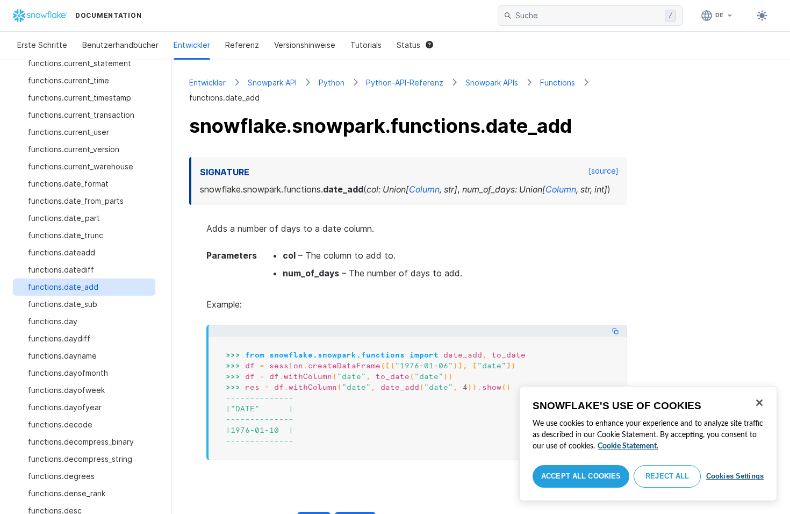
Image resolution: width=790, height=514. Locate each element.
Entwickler (192, 44)
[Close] (759, 403)
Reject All (667, 476)
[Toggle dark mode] (762, 15)
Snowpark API (272, 82)
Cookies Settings (735, 476)
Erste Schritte (42, 44)
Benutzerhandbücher (120, 44)
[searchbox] (587, 15)
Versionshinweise (304, 44)
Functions (557, 82)
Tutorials (366, 44)
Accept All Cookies (581, 476)
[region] (648, 443)
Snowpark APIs (491, 82)
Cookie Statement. (628, 446)
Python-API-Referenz (404, 82)
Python (331, 82)
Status (408, 44)
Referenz (242, 44)
